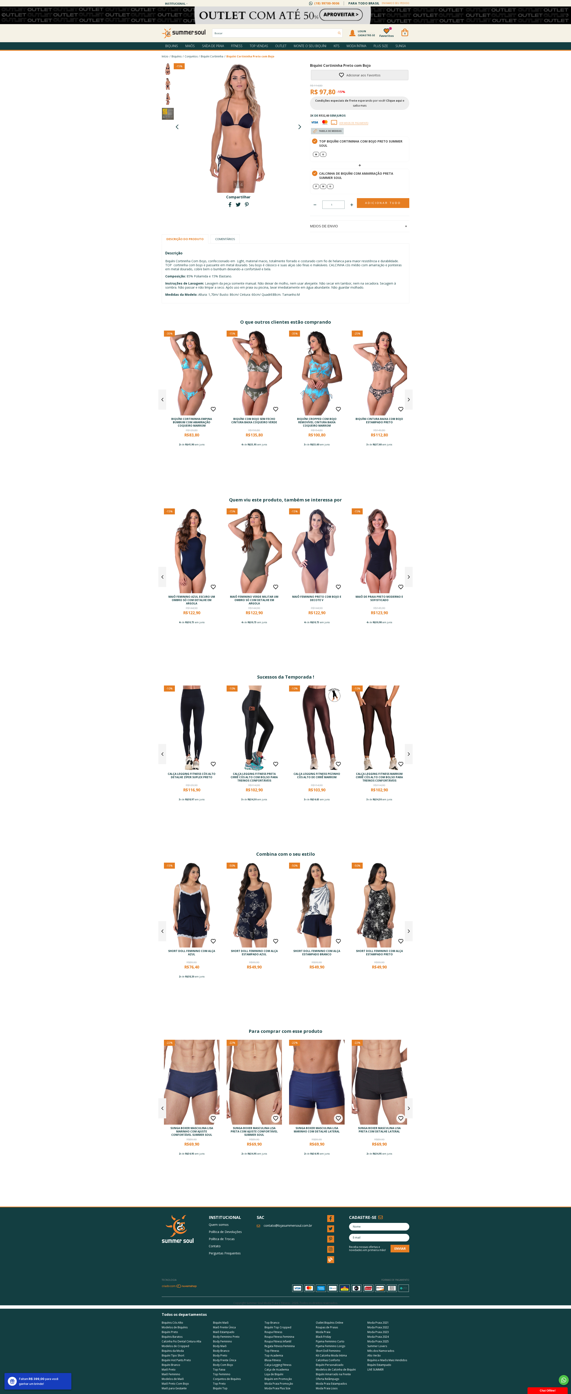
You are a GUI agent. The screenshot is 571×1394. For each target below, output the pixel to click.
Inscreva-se (285, 80)
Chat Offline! (548, 1390)
